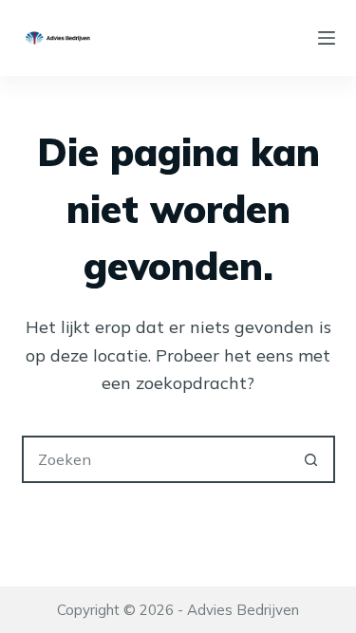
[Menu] (326, 38)
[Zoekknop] (311, 459)
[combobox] (157, 459)
